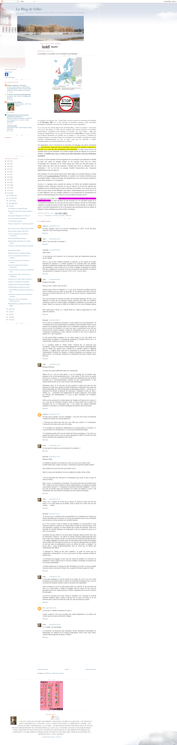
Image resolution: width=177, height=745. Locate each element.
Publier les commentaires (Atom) (55, 673)
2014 (8, 182)
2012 (8, 188)
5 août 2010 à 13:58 (54, 456)
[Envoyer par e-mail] (59, 213)
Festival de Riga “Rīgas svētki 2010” (18, 231)
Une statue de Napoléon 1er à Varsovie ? (19, 216)
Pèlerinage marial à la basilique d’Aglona (19, 253)
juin (10, 312)
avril (10, 317)
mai (10, 314)
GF (43, 608)
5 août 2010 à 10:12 (54, 364)
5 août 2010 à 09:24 (54, 250)
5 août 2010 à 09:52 (54, 320)
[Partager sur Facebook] (64, 213)
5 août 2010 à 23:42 (50, 608)
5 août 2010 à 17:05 (54, 576)
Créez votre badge (9, 77)
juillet (10, 309)
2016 (8, 177)
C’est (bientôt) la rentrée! (15, 221)
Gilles (44, 239)
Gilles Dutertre (8, 72)
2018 (8, 172)
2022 (8, 161)
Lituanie (61, 215)
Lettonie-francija (12, 126)
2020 (8, 166)
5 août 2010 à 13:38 (54, 445)
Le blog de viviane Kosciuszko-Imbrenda (19, 94)
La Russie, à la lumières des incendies (18, 282)
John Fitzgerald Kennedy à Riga (17, 238)
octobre (11, 201)
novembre (12, 198)
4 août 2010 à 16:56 (54, 239)
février (11, 320)
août (10, 206)
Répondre (45, 233)
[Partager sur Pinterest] (66, 213)
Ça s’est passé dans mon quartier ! (17, 218)
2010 (8, 193)
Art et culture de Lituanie (14, 102)
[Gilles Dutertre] (6, 75)
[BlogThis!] (61, 213)
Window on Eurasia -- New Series (16, 85)
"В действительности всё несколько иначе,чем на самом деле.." (18, 115)
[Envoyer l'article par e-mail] (56, 213)
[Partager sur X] (62, 213)
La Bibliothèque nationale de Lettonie (19, 287)
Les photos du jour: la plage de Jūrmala (19, 284)
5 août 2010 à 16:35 (54, 514)
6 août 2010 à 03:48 (54, 624)
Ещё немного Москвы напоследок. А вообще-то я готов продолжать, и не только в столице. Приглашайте (19, 119)
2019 (8, 169)
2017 (8, 174)
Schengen (68, 215)
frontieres (48, 215)
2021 (8, 164)
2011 (8, 190)
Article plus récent (43, 669)
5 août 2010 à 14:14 (54, 499)
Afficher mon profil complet (51, 737)
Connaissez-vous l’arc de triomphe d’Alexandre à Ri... (17, 300)
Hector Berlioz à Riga (14, 250)
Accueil (67, 669)
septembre (12, 203)
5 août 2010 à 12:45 (54, 414)
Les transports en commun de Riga (17, 208)
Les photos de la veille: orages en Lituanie (20, 279)
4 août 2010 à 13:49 (54, 226)
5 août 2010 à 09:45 (54, 279)
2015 (8, 180)
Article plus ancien (91, 669)
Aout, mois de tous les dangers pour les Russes (21, 228)
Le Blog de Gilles (29, 8)
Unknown (45, 226)
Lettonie (55, 215)
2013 (8, 185)
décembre (11, 195)
